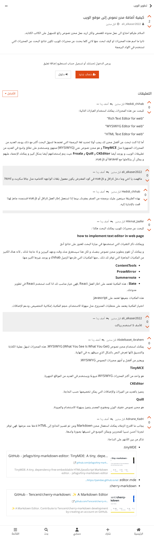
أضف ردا (104, 104)
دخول (62, 74)
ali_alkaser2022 (131, 24)
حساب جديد (86, 74)
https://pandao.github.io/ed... (101, 480)
